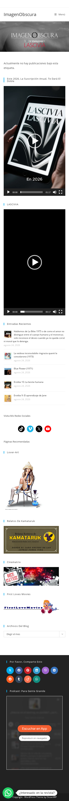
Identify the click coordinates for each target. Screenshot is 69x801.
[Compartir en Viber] (45, 670)
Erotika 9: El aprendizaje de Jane (30, 395)
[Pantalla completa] (60, 192)
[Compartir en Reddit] (10, 679)
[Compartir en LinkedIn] (36, 670)
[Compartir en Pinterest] (27, 670)
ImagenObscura (20, 14)
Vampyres (37, 41)
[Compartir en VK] (54, 670)
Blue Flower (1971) (23, 368)
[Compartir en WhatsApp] (36, 679)
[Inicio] (27, 41)
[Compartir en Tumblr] (19, 679)
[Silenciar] (54, 192)
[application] (34, 141)
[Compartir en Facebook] (19, 670)
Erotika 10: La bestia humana (28, 382)
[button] (34, 141)
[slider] (31, 192)
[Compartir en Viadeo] (27, 679)
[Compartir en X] (10, 670)
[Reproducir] (8, 192)
